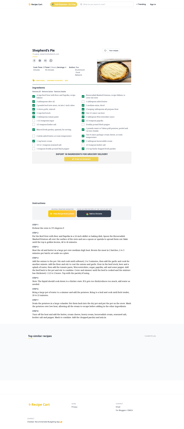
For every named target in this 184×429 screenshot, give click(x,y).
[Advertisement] (91, 27)
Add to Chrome (95, 214)
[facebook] (34, 61)
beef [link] (66, 80)
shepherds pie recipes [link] (55, 80)
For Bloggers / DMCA (124, 410)
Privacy (74, 407)
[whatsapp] (51, 61)
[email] (45, 61)
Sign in (153, 4)
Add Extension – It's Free (65, 4)
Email (118, 407)
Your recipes (113, 51)
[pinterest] (40, 61)
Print (126, 50)
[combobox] (106, 4)
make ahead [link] (40, 80)
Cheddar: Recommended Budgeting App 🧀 (44, 422)
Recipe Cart (41, 404)
